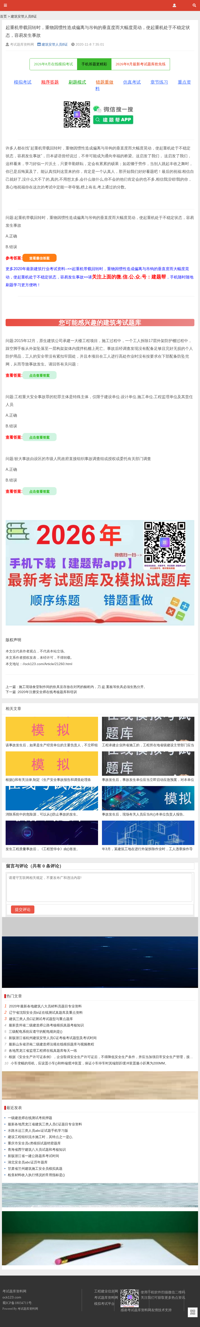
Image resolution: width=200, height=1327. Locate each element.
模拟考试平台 (104, 1304)
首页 (3, 16)
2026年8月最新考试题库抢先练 (141, 64)
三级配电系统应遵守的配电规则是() (35, 1031)
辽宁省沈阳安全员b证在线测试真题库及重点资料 (46, 1012)
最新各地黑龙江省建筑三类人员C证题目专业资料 (45, 1124)
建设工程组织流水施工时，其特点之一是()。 (41, 1137)
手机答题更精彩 (94, 64)
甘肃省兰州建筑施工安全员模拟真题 (35, 1168)
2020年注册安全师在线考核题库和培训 (41, 692)
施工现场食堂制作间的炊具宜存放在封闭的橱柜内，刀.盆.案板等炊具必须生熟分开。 (76, 687)
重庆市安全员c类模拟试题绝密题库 (34, 1143)
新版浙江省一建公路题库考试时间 (33, 1156)
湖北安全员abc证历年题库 (28, 1162)
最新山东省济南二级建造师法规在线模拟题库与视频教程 (51, 1044)
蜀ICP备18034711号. (17, 1303)
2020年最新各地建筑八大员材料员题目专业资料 (45, 1006)
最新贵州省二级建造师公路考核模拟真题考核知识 (46, 1025)
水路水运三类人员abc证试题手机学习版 (38, 1130)
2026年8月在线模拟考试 (53, 64)
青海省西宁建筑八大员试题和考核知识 (37, 1149)
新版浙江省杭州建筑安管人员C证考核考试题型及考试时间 (53, 1038)
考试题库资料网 (28, 1308)
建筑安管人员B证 (24, 16)
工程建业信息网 (106, 1291)
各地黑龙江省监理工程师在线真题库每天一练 (43, 1050)
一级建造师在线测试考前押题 (30, 1118)
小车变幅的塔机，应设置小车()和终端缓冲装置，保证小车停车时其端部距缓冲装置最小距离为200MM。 (89, 1063)
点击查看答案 (39, 375)
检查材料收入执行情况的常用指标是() (36, 1175)
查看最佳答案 (39, 258)
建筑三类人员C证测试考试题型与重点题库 (41, 1019)
